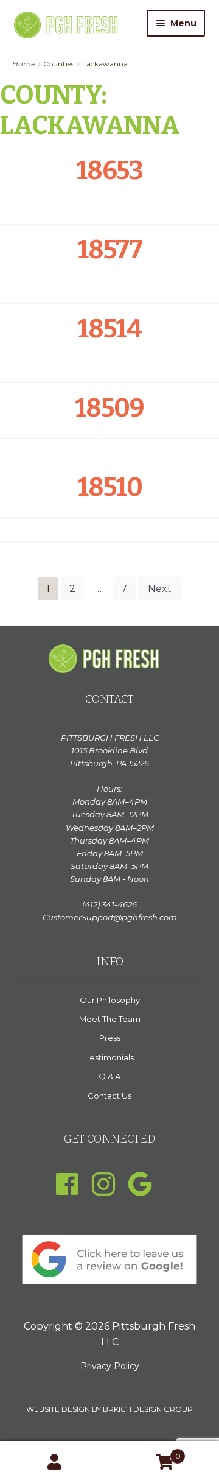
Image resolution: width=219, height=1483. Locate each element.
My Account (54, 1462)
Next (160, 588)
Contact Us (109, 1096)
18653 (109, 170)
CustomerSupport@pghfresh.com (110, 917)
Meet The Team (110, 1019)
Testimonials (110, 1057)
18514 (109, 329)
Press (109, 1038)
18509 (109, 408)
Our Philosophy (110, 1000)
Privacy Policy (109, 1366)
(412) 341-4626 (109, 904)
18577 (109, 249)
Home (23, 63)
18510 (109, 487)
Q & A (109, 1076)
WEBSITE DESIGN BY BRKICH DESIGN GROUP (109, 1409)
